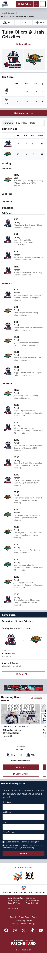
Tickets (22, 767)
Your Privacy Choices (23, 920)
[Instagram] (14, 930)
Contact (13, 917)
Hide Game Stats (22, 113)
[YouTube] (40, 930)
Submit (23, 853)
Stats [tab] (32, 123)
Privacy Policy (24, 917)
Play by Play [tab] (21, 123)
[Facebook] (6, 930)
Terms (34, 917)
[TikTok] (32, 930)
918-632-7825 (13, 908)
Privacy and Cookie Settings (23, 924)
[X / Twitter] (23, 930)
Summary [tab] (8, 123)
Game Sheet (24, 44)
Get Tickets (26, 4)
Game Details (22, 773)
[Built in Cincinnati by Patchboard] (23, 942)
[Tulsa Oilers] (5, 4)
